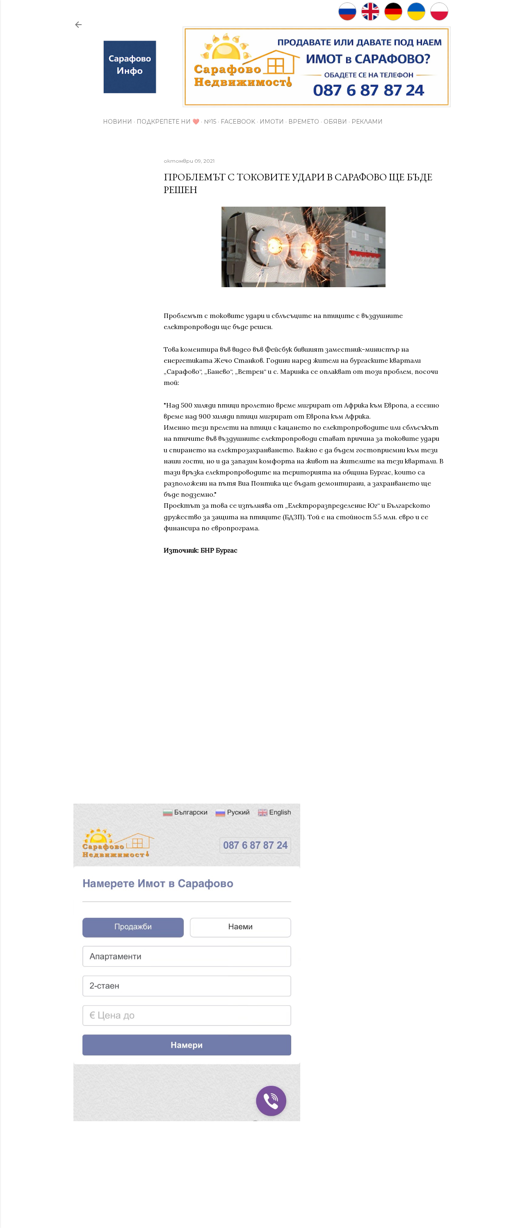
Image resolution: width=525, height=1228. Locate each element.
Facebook (238, 121)
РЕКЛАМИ (367, 121)
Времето (303, 121)
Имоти (272, 121)
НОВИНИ (117, 121)
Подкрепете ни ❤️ (168, 121)
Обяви (335, 121)
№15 (210, 121)
